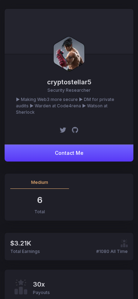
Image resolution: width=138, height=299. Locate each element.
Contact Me (69, 153)
